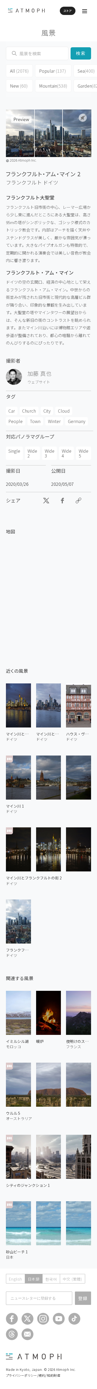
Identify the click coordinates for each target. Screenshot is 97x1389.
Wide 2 (32, 453)
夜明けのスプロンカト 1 (78, 1041)
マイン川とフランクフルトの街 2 (34, 878)
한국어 (51, 1279)
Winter (54, 421)
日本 (9, 1257)
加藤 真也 (39, 373)
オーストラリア (19, 1118)
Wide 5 (83, 453)
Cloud (64, 411)
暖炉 (40, 1041)
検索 (81, 53)
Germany (76, 421)
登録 (83, 1298)
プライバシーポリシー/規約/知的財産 (33, 1375)
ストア (68, 11)
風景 (48, 32)
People (15, 421)
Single (14, 451)
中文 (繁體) (72, 1279)
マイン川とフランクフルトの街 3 (48, 734)
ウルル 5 (13, 1113)
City (47, 411)
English (15, 1279)
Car (11, 411)
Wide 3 (49, 453)
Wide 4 (66, 453)
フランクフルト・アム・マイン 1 (18, 950)
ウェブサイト (38, 382)
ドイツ (50, 182)
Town (35, 421)
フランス (73, 1046)
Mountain (53, 86)
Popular (52, 71)
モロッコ (13, 1046)
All (19, 71)
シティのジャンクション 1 (28, 1185)
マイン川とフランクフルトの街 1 (18, 734)
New (19, 86)
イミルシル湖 (17, 1041)
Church (29, 411)
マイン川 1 (15, 806)
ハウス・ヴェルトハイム (78, 734)
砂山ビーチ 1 (17, 1251)
